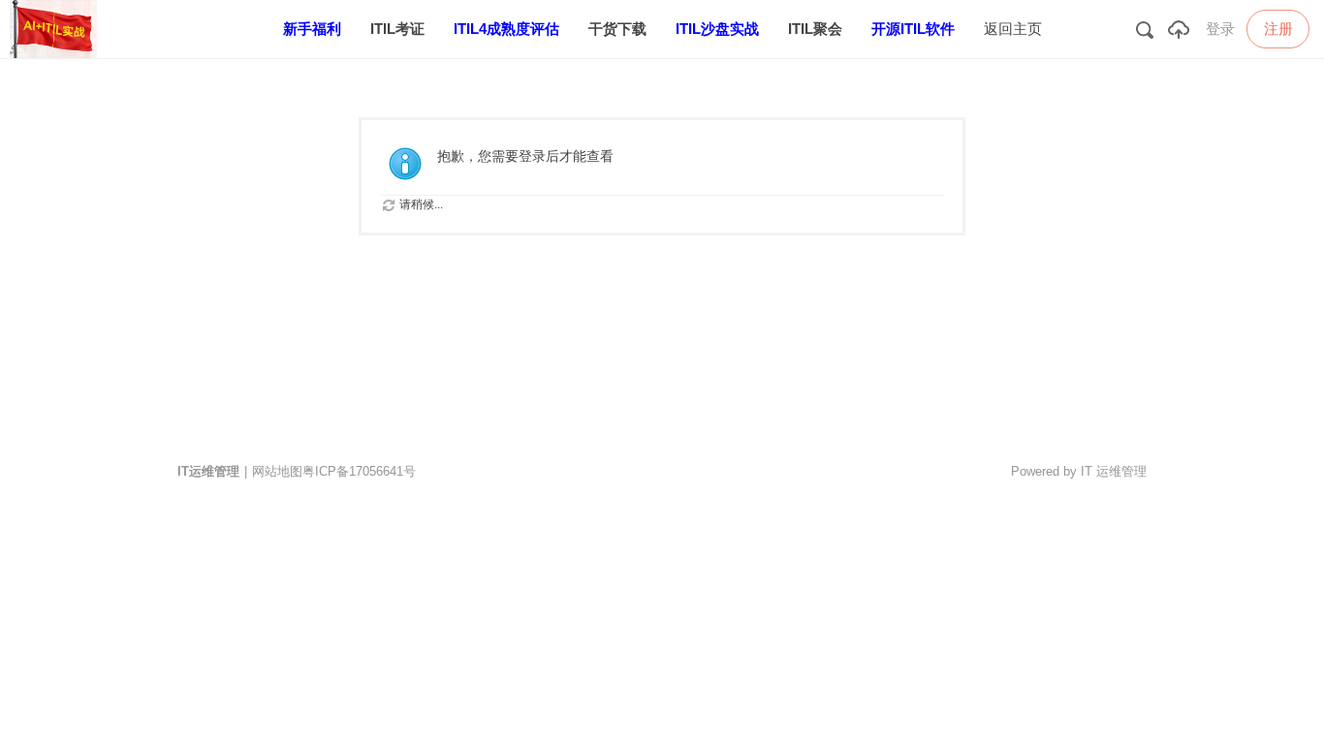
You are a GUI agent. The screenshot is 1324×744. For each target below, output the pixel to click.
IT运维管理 (208, 471)
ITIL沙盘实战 (717, 29)
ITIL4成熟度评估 (506, 29)
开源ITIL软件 (913, 29)
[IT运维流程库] (58, 54)
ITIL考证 (397, 29)
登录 (1220, 29)
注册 (1278, 28)
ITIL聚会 (815, 29)
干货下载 (617, 29)
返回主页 (1013, 29)
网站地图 (277, 471)
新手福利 (312, 29)
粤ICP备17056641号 (359, 471)
